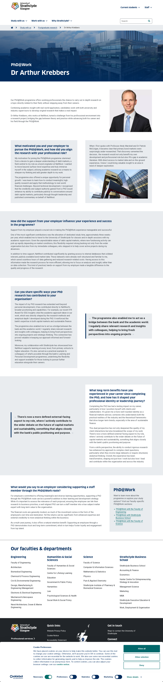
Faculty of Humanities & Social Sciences (60, 567)
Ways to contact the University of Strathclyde (121, 632)
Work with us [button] (38, 20)
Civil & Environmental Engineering (25, 581)
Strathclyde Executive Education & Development (135, 601)
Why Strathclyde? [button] (60, 20)
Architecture (16, 567)
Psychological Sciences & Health (62, 596)
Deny (141, 665)
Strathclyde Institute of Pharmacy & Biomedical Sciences (99, 586)
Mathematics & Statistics (94, 571)
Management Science (129, 587)
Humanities (52, 587)
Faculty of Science (91, 562)
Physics (87, 576)
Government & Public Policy (59, 582)
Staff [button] (147, 7)
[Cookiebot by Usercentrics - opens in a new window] (16, 677)
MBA (122, 596)
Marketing (124, 591)
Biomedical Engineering (21, 571)
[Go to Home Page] (12, 28)
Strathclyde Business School (132, 566)
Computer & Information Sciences (98, 567)
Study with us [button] (17, 20)
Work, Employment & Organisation (135, 607)
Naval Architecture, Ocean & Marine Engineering (26, 606)
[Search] (149, 21)
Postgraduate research (47, 28)
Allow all (142, 649)
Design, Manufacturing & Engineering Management (22, 586)
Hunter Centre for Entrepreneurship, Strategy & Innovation (135, 580)
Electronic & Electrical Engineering (26, 592)
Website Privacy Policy (56, 631)
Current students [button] (129, 7)
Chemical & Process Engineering (25, 576)
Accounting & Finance (129, 570)
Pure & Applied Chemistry (94, 581)
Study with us (25, 28)
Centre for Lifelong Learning (59, 573)
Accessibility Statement (57, 640)
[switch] (73, 677)
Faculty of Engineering (21, 562)
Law (49, 591)
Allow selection (142, 657)
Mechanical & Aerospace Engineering (22, 598)
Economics (125, 575)
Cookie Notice (53, 635)
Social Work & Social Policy (59, 600)
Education (51, 577)
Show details (132, 677)
